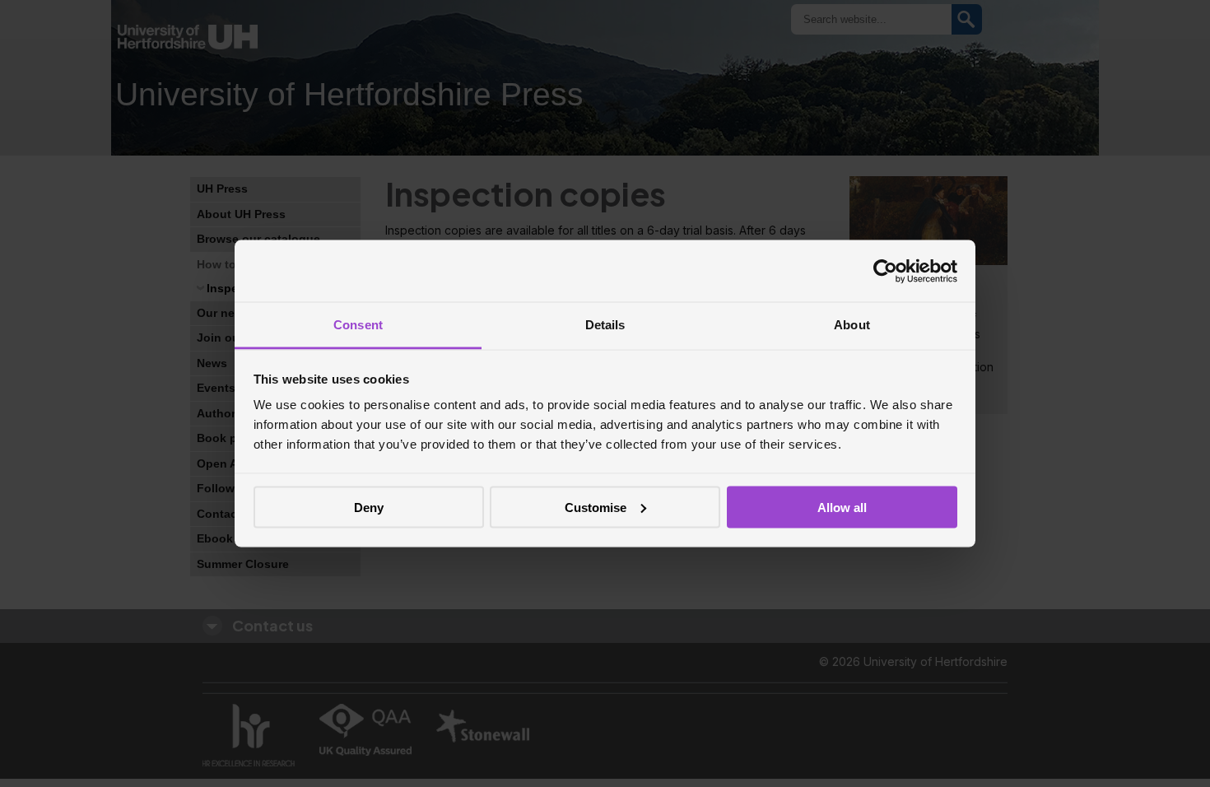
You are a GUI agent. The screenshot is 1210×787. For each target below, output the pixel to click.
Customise (595, 507)
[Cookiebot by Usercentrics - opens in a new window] (885, 270)
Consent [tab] (358, 325)
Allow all (842, 507)
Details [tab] (605, 325)
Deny (369, 507)
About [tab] (852, 325)
